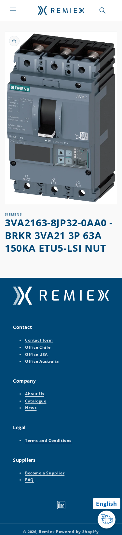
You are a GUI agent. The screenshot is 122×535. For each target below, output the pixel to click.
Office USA (36, 354)
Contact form (39, 340)
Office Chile (37, 347)
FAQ (29, 480)
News (30, 408)
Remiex (47, 531)
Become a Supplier (44, 473)
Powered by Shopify (77, 531)
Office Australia (42, 361)
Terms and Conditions (48, 440)
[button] (13, 10)
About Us (34, 394)
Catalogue (35, 401)
